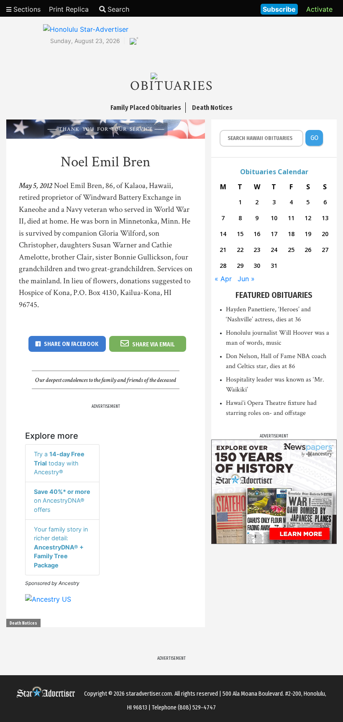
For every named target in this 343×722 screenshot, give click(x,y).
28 (223, 265)
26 (308, 250)
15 (240, 234)
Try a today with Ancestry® (59, 462)
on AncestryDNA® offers (62, 500)
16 (256, 234)
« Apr (223, 279)
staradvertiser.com (149, 693)
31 (274, 265)
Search (118, 9)
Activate (319, 9)
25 (291, 250)
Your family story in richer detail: (61, 547)
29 (240, 265)
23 (256, 250)
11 (291, 218)
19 (308, 234)
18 (291, 234)
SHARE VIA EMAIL (153, 344)
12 (308, 218)
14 (223, 234)
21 (223, 250)
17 (274, 234)
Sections (26, 9)
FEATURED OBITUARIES (273, 295)
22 (240, 250)
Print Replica (69, 9)
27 (325, 250)
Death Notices (23, 623)
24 (274, 250)
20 (325, 234)
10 (274, 218)
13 (325, 218)
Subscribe (279, 9)
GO (314, 138)
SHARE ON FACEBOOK (71, 344)
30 (256, 265)
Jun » (246, 279)
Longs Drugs (229, 8)
